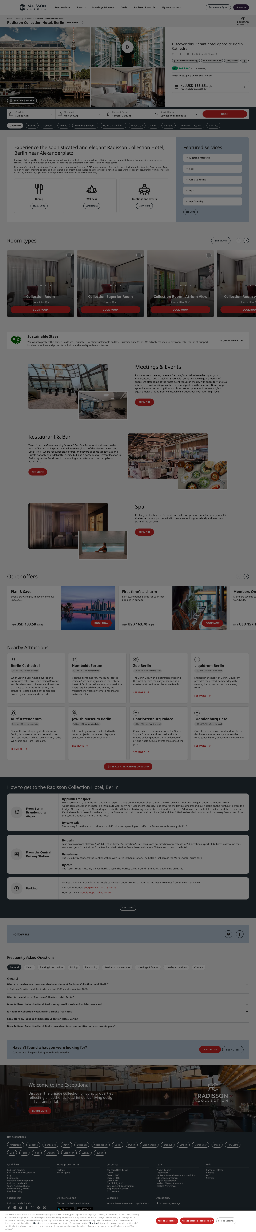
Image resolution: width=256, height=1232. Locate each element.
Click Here (38, 1223)
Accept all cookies (167, 1221)
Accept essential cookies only (197, 1221)
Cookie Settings (226, 1221)
